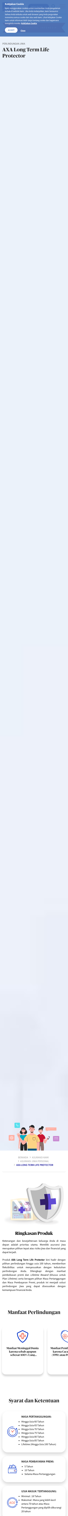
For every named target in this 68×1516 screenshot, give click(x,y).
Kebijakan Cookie (29, 23)
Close (23, 30)
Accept (11, 30)
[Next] (61, 1386)
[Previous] (51, 1386)
